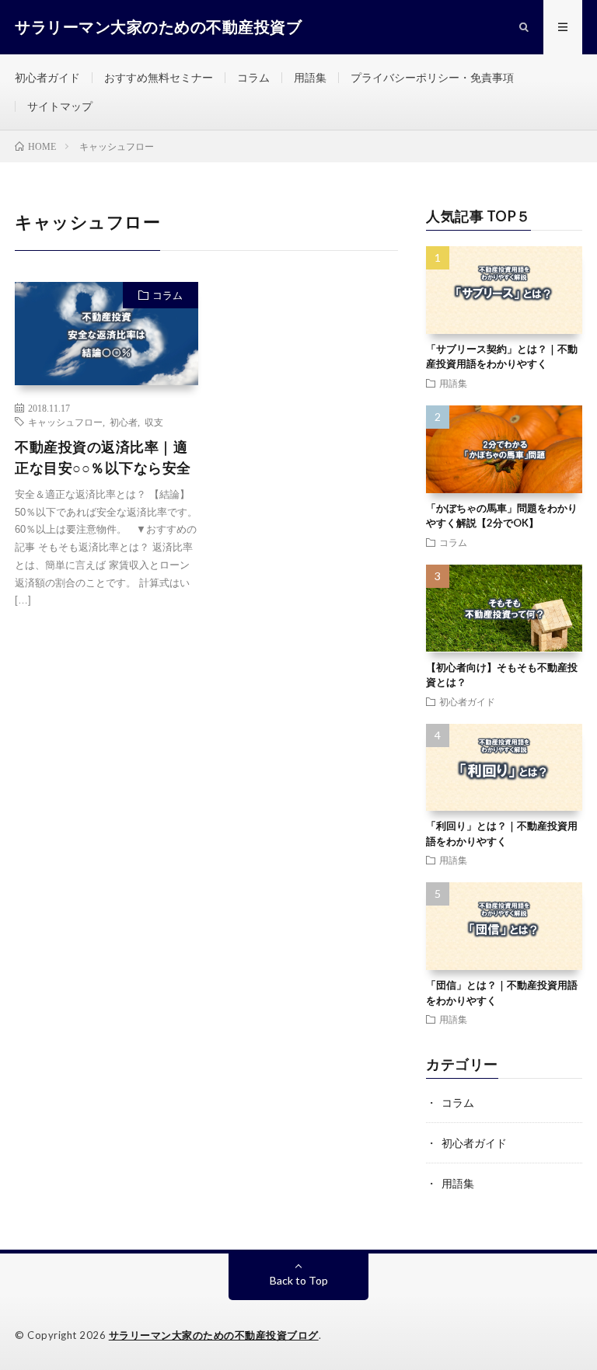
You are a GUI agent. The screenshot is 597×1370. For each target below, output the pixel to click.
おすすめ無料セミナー (158, 77)
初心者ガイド (47, 77)
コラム (253, 77)
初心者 (124, 421)
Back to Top (299, 1280)
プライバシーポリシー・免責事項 (432, 77)
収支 (154, 421)
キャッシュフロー (65, 421)
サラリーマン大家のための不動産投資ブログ (214, 1335)
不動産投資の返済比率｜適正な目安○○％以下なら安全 (103, 457)
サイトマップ (60, 106)
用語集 (310, 77)
